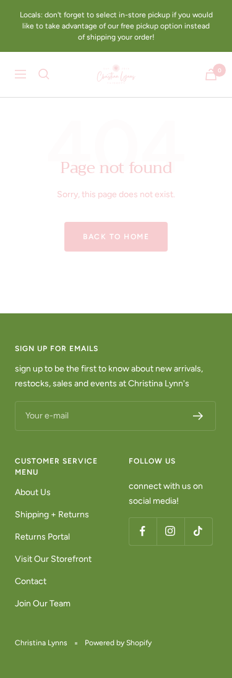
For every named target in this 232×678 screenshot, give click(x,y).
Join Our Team (43, 603)
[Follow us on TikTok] (198, 531)
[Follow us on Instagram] (170, 531)
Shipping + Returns (52, 514)
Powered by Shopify (118, 642)
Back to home (116, 236)
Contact (30, 581)
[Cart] (211, 74)
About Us (33, 492)
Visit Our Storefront (53, 559)
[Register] (198, 416)
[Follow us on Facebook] (143, 531)
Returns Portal (42, 537)
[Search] (43, 74)
